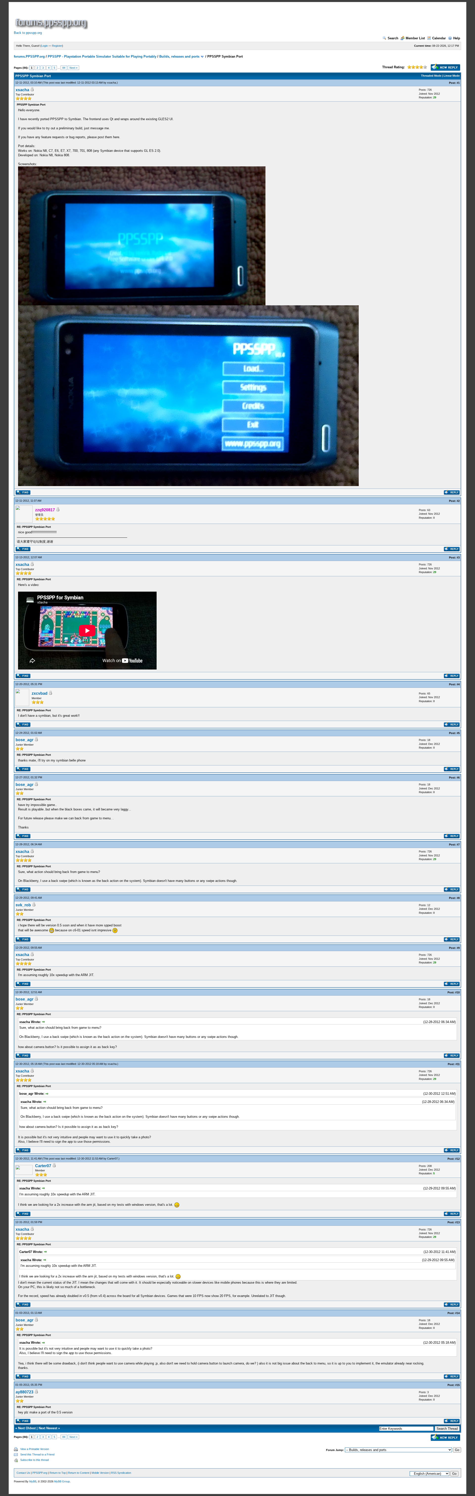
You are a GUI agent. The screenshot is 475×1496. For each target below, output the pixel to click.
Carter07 (112, 1158)
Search (393, 38)
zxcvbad (40, 693)
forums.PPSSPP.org (29, 56)
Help (456, 38)
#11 (457, 1064)
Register (57, 45)
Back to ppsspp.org (28, 33)
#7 (458, 844)
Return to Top (57, 1472)
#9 (458, 947)
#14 (457, 1313)
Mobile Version (100, 1472)
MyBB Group (62, 1481)
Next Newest (48, 1428)
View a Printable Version (34, 1449)
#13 (457, 1222)
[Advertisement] (179, 18)
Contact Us (23, 1472)
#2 (458, 500)
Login (44, 45)
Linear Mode (452, 75)
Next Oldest (27, 1428)
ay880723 (24, 1392)
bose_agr (24, 740)
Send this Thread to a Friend (37, 1454)
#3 (458, 557)
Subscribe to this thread (34, 1459)
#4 (458, 684)
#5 (458, 733)
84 (63, 67)
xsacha (111, 82)
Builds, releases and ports (179, 56)
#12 (457, 1158)
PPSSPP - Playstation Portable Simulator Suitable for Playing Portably (102, 56)
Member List (415, 38)
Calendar (439, 38)
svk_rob (23, 905)
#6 (458, 777)
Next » (73, 67)
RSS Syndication (121, 1472)
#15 (457, 1385)
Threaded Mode (431, 75)
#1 (458, 82)
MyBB (32, 1481)
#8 (458, 897)
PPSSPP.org (39, 1472)
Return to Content (78, 1472)
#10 (457, 992)
